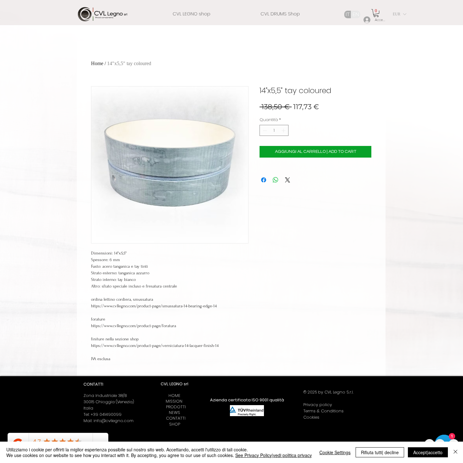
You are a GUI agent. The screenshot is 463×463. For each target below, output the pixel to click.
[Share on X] (287, 180)
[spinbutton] (274, 130)
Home (97, 63)
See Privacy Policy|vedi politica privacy (273, 455)
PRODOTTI (174, 407)
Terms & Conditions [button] (323, 411)
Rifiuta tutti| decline (380, 452)
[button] (376, 13)
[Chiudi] (455, 452)
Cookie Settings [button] (335, 452)
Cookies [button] (311, 417)
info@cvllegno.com (114, 421)
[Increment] (284, 130)
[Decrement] (264, 130)
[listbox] (399, 14)
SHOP (174, 424)
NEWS (174, 413)
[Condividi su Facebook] (263, 180)
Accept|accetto (428, 452)
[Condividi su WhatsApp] (275, 180)
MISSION (175, 401)
